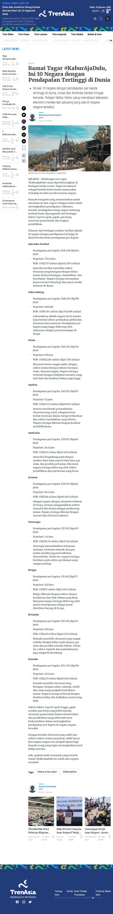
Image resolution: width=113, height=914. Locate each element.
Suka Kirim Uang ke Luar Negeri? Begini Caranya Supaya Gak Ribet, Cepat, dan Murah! (69, 831)
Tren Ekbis (7, 34)
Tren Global (77, 34)
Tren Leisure (40, 34)
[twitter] (24, 115)
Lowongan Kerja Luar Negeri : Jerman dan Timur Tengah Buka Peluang (98, 831)
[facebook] (24, 108)
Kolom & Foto (95, 34)
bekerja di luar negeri (47, 771)
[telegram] (24, 128)
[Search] (102, 18)
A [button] (23, 155)
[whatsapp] (24, 121)
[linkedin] (24, 141)
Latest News (10, 49)
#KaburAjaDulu (70, 771)
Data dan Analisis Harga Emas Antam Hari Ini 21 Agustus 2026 (21, 11)
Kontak (70, 891)
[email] (24, 134)
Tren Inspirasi (59, 34)
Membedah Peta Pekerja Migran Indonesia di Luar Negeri (39, 831)
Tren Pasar (23, 34)
